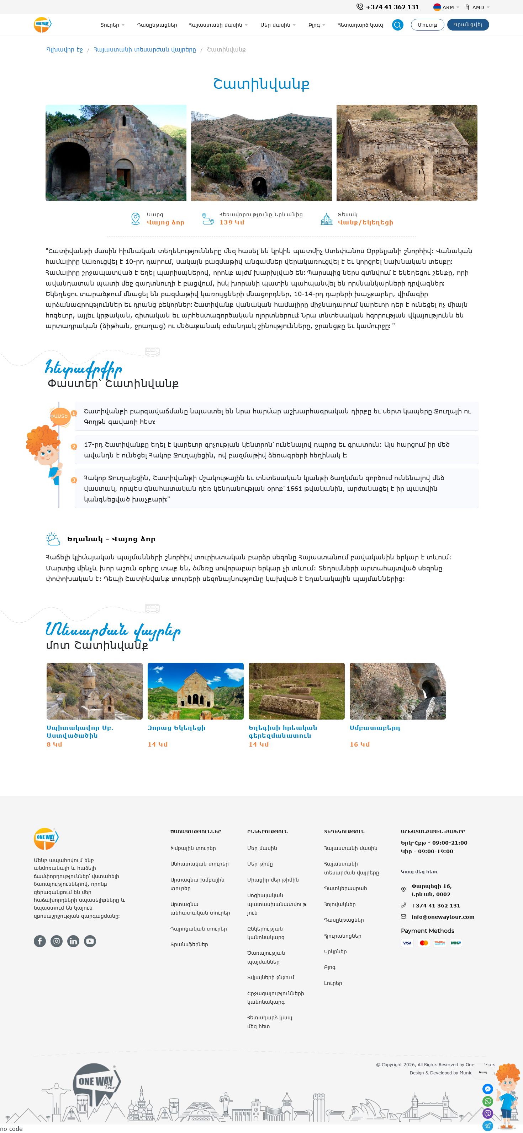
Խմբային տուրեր (193, 848)
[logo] (43, 24)
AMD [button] (478, 7)
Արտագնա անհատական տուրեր (200, 908)
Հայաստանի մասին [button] (215, 25)
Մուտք (428, 25)
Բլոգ (330, 967)
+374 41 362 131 (392, 7)
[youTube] (90, 941)
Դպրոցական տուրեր (198, 929)
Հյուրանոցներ (342, 936)
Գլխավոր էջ (65, 49)
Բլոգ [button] (314, 25)
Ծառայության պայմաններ (266, 957)
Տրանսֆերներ (189, 944)
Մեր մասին (262, 848)
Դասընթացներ (157, 25)
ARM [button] (448, 7)
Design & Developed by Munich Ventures (452, 1072)
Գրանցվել (468, 24)
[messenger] (487, 1089)
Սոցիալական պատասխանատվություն (276, 904)
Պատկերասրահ (345, 888)
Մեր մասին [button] (275, 25)
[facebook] (40, 941)
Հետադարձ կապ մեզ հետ (269, 1021)
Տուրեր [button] (109, 25)
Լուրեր (333, 983)
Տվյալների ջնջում (270, 977)
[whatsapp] (487, 1101)
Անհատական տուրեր (199, 864)
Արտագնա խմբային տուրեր (197, 884)
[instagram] (57, 941)
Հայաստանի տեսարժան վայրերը (145, 49)
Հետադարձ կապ (360, 25)
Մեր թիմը (260, 864)
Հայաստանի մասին (350, 848)
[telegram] (487, 1126)
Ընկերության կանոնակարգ (266, 933)
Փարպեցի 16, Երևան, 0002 (432, 890)
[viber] (487, 1113)
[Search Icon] (397, 25)
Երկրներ (335, 951)
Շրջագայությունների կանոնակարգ (275, 997)
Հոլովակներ (340, 904)
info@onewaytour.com (443, 917)
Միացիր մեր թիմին (273, 880)
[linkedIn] (73, 941)
